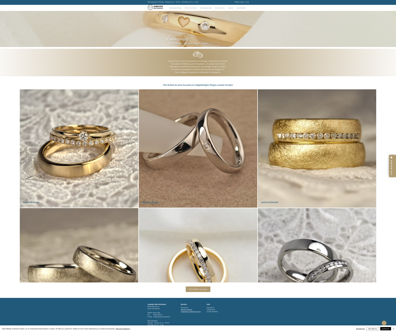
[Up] (384, 323)
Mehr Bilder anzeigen (198, 289)
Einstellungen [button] (360, 329)
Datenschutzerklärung (123, 329)
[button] (219, 8)
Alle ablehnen (372, 329)
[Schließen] (393, 328)
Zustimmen (385, 329)
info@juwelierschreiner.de (161, 317)
